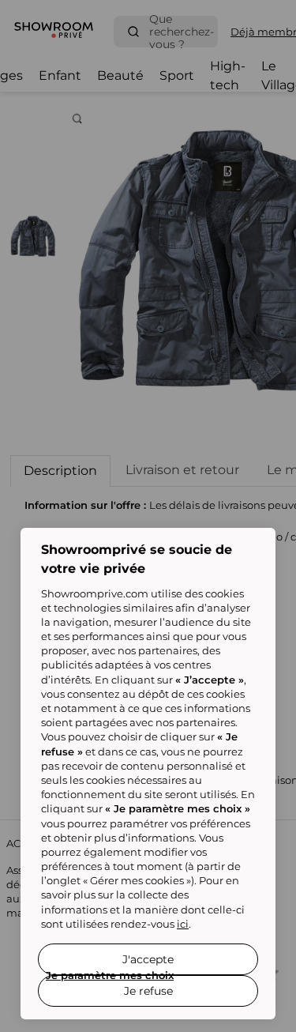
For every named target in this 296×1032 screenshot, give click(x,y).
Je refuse (148, 991)
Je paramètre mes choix (110, 975)
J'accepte (148, 959)
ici (183, 923)
